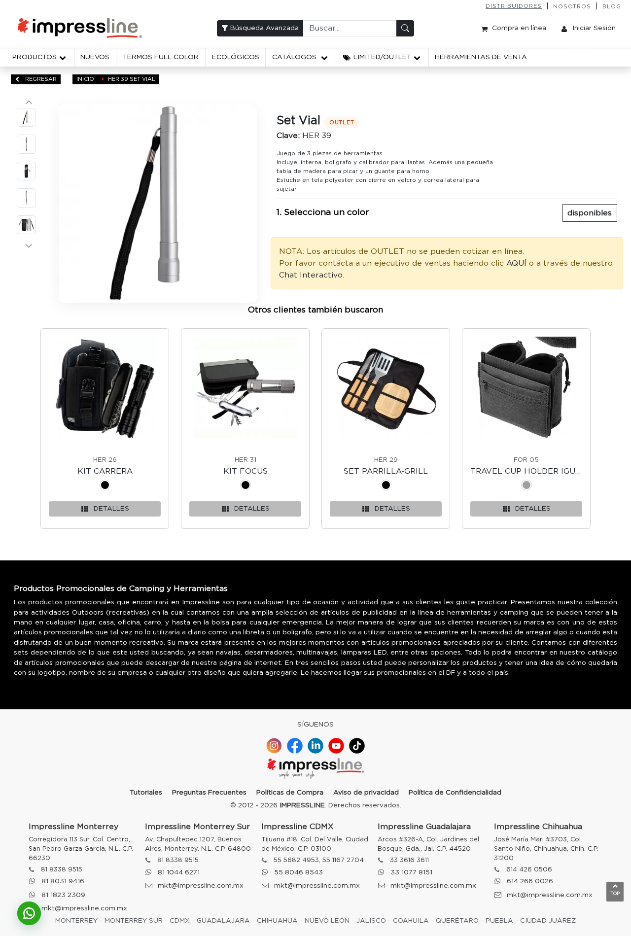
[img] (158, 203)
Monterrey (76, 920)
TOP (615, 894)
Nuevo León (327, 920)
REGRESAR (40, 79)
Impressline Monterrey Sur (197, 827)
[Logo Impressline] (315, 769)
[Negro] (105, 486)
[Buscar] (405, 28)
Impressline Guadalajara (424, 827)
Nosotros (572, 6)
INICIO (85, 79)
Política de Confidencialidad (455, 792)
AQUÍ (516, 263)
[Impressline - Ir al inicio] (80, 28)
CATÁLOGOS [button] (295, 57)
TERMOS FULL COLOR (161, 57)
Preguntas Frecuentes (209, 792)
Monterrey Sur (134, 920)
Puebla (499, 920)
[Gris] (526, 486)
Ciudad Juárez (548, 920)
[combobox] (350, 28)
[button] (382, 57)
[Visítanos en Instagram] (274, 746)
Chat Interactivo (311, 275)
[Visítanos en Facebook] (295, 746)
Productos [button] (34, 57)
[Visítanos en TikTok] (357, 746)
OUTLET (341, 122)
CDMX (180, 920)
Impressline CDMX (297, 827)
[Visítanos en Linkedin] (315, 746)
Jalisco (371, 920)
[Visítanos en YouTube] (336, 746)
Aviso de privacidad (366, 792)
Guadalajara (223, 920)
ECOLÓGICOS (235, 57)
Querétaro (457, 920)
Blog (611, 6)
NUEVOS (94, 57)
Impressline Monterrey (73, 827)
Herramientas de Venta (481, 57)
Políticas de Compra (289, 792)
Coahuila (411, 920)
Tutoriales (146, 792)
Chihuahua (277, 920)
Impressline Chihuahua (538, 827)
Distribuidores (514, 6)
